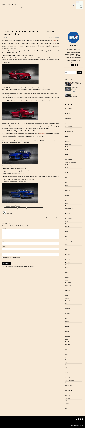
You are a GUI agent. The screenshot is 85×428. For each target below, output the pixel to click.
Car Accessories (68, 159)
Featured (7, 205)
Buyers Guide (68, 157)
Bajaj (66, 133)
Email (3, 246)
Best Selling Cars (68, 144)
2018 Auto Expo (68, 110)
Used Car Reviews (69, 390)
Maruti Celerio (68, 282)
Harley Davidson (68, 210)
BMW (66, 149)
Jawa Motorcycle (68, 241)
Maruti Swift (67, 290)
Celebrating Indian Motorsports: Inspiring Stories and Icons (75, 88)
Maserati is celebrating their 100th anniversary (35, 208)
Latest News (13, 205)
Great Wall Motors (69, 208)
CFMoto (67, 167)
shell (66, 349)
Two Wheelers (68, 382)
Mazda (66, 295)
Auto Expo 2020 (68, 128)
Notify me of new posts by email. (9, 260)
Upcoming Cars (68, 387)
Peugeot (67, 326)
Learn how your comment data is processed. (26, 266)
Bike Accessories (68, 146)
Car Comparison (68, 164)
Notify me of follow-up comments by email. (11, 257)
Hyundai (67, 228)
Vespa (66, 393)
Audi (66, 123)
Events (66, 192)
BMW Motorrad (68, 151)
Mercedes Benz (68, 300)
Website (3, 252)
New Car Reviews (68, 316)
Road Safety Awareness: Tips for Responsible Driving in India (75, 95)
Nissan (66, 318)
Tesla (66, 367)
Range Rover (67, 336)
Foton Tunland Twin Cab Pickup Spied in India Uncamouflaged (45, 217)
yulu (66, 408)
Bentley (66, 139)
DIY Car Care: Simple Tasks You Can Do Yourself (76, 83)
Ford (66, 205)
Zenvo (66, 411)
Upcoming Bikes (68, 385)
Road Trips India (68, 341)
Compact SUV (68, 175)
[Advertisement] (42, 20)
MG (66, 303)
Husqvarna (67, 226)
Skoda (66, 352)
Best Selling (67, 141)
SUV (66, 357)
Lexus (66, 272)
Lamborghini (67, 259)
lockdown (67, 275)
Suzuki (66, 359)
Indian (66, 231)
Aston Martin (68, 118)
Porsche (67, 331)
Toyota (66, 372)
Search (79, 72)
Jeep (66, 244)
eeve (66, 187)
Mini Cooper (67, 308)
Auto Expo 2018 (68, 126)
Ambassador (67, 113)
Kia (66, 249)
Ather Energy (68, 121)
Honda (66, 221)
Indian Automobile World (70, 233)
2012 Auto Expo (68, 108)
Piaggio (66, 328)
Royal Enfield (68, 346)
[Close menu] (77, 2)
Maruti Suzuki (68, 287)
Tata (66, 362)
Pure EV (67, 334)
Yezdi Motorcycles (69, 405)
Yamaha (67, 403)
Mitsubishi (67, 310)
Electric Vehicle (68, 190)
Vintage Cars (67, 395)
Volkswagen (67, 398)
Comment (4, 228)
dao (66, 177)
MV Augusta (67, 313)
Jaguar (66, 239)
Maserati (18, 205)
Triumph (67, 375)
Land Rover (67, 262)
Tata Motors (67, 364)
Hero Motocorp (68, 218)
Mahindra (67, 277)
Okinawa (67, 321)
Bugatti (66, 154)
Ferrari (66, 198)
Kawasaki (67, 246)
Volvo (66, 400)
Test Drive (67, 369)
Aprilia (66, 115)
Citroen (66, 172)
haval (66, 216)
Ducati (66, 185)
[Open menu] (74, 5)
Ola (66, 323)
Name (3, 241)
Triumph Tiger (68, 377)
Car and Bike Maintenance (70, 162)
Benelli (66, 136)
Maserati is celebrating (22, 208)
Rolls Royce (67, 344)
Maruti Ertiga (68, 285)
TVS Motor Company (69, 380)
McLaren (67, 298)
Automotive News (69, 131)
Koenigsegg (67, 254)
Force (66, 203)
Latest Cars (67, 267)
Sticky (66, 354)
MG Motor (67, 305)
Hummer (67, 223)
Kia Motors (67, 251)
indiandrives (9, 213)
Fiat (66, 200)
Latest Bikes (67, 264)
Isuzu (66, 236)
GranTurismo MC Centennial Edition (10, 208)
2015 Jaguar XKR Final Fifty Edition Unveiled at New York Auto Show (17, 217)
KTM (66, 257)
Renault (66, 339)
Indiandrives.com (9, 4)
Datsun (66, 180)
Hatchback (67, 213)
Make (66, 280)
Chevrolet (67, 169)
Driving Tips (67, 182)
